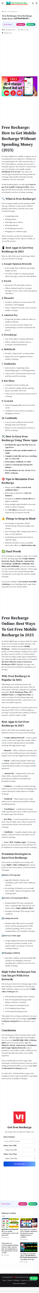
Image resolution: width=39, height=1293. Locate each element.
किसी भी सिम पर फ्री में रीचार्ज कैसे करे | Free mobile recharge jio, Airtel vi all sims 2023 (10, 1232)
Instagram (21, 24)
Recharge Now (19, 1164)
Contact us (24, 1280)
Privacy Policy (32, 1280)
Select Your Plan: (10, 1154)
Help (35, 1278)
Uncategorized (12, 11)
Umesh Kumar (19, 1277)
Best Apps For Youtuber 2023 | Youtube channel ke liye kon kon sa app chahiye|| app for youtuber (28, 1233)
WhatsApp (31, 24)
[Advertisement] (19, 56)
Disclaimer (16, 1280)
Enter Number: (9, 1137)
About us (9, 1280)
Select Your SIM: (10, 1145)
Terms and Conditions (19, 1283)
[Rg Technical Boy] (17, 3)
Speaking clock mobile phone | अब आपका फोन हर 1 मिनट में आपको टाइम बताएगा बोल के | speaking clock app (28, 1256)
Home (5, 11)
